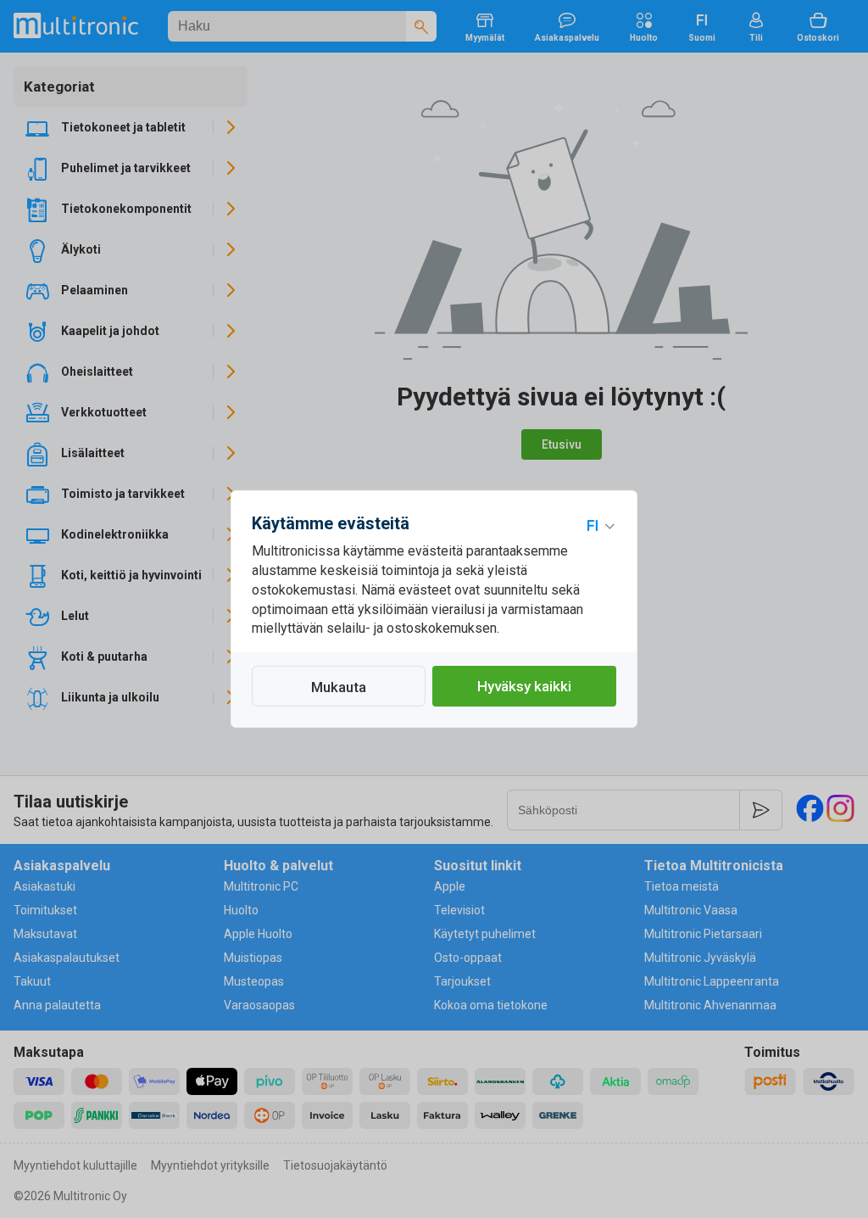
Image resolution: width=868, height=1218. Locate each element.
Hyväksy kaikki (524, 686)
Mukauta (338, 687)
